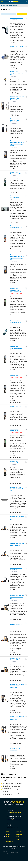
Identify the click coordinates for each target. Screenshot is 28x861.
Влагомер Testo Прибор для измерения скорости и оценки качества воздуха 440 (17, 257)
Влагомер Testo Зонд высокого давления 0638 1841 (16, 489)
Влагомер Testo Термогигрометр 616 (15, 173)
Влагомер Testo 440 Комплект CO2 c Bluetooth (17, 659)
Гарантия (8, 838)
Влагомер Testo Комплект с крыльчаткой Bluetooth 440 (17, 597)
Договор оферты (14, 852)
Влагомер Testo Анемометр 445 (14, 430)
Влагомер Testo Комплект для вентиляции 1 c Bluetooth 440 (17, 686)
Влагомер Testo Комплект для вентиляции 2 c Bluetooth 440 (17, 718)
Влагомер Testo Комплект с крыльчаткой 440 (17, 544)
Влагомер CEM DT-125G (16, 18)
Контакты (18, 839)
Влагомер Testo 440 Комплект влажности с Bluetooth (16, 624)
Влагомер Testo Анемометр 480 (14, 462)
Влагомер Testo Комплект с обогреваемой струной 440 (17, 518)
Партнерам (19, 834)
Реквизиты (19, 831)
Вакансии (18, 836)
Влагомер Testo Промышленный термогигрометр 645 (15, 290)
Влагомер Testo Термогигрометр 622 (15, 196)
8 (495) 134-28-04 (11, 818)
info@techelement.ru (15, 812)
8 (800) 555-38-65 (11, 810)
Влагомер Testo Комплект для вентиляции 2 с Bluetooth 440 (17, 98)
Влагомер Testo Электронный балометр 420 (16, 73)
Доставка (8, 834)
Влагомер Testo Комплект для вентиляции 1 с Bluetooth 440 (17, 120)
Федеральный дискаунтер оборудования (14, 804)
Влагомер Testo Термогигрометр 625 (15, 321)
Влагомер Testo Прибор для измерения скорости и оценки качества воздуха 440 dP (17, 143)
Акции (7, 836)
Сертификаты (9, 841)
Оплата (7, 831)
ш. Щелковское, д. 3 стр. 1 (13, 827)
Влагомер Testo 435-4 (15, 406)
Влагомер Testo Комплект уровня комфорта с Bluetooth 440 (17, 748)
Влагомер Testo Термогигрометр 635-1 (16, 226)
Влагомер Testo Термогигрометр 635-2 (16, 347)
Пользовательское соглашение (14, 853)
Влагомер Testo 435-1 (15, 375)
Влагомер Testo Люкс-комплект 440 (16, 568)
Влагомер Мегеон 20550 (16, 46)
